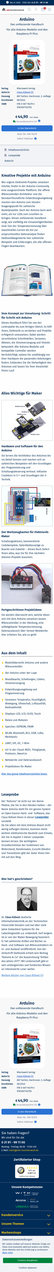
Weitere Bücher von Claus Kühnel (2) (22, 975)
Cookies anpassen (28, 1267)
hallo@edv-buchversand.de (23, 1150)
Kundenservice (12, 1215)
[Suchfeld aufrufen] (30, 9)
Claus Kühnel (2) (25, 92)
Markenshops (11, 1232)
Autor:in (9, 160)
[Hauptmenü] (50, 9)
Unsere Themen (12, 1224)
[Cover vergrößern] (27, 62)
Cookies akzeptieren (28, 1260)
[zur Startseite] (12, 9)
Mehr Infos (7, 1252)
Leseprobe (14, 155)
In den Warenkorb (27, 128)
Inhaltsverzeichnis (18, 149)
